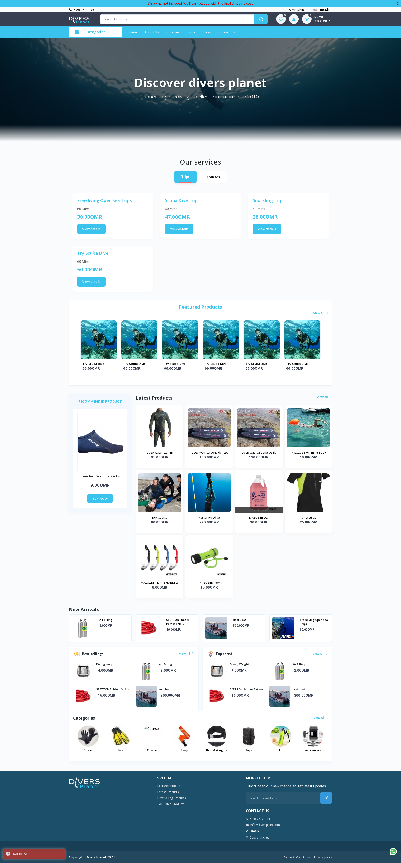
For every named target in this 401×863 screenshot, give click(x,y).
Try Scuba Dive (93, 364)
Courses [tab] (213, 177)
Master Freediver (209, 518)
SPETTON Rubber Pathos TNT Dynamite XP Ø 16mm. (113, 622)
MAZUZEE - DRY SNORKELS (160, 583)
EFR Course (160, 518)
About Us (151, 32)
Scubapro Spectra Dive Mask (312, 622)
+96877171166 (83, 9)
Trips (191, 32)
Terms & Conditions (297, 857)
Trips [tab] (185, 176)
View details (91, 229)
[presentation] (82, 629)
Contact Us (227, 32)
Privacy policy (323, 857)
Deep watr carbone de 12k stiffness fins (209, 453)
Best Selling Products (171, 798)
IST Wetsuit (308, 518)
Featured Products (169, 786)
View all (319, 313)
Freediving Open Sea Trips (247, 622)
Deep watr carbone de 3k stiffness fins (259, 453)
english (324, 9)
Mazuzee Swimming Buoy (308, 452)
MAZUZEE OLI (258, 518)
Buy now (100, 498)
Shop (207, 32)
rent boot (172, 620)
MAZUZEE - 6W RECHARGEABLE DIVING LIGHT (209, 583)
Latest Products (168, 792)
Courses (172, 32)
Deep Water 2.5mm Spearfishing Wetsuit (159, 453)
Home (132, 32)
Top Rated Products (170, 804)
